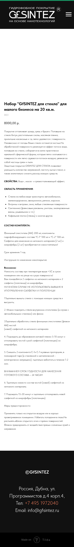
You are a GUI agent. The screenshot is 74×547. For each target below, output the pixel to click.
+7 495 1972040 (41, 503)
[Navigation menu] (69, 14)
